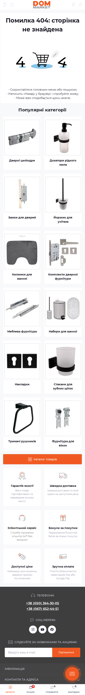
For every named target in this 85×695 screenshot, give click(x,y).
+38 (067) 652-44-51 (42, 609)
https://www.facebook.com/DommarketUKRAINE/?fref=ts (52, 629)
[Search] (12, 5)
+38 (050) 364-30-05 (42, 603)
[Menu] (5, 5)
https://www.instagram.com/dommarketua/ (33, 629)
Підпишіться (66, 652)
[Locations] (74, 5)
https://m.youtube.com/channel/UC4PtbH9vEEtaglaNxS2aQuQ (42, 629)
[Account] (81, 5)
